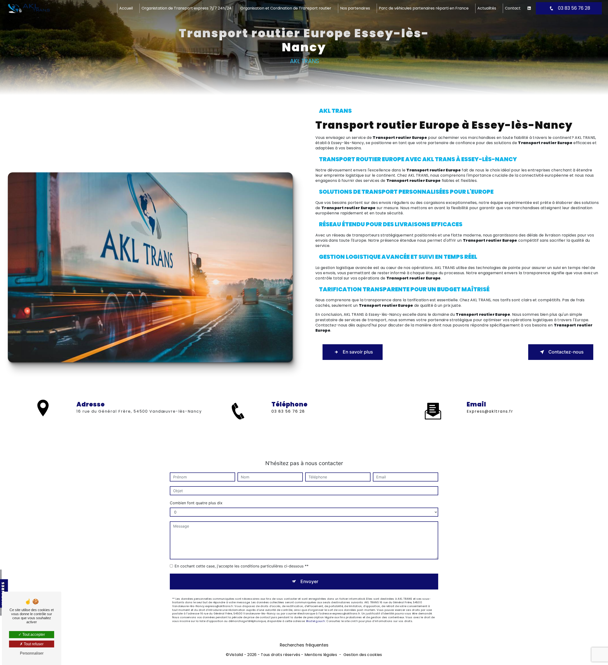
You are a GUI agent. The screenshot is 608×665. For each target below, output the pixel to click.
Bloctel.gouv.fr (315, 621)
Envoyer (309, 581)
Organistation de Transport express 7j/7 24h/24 (187, 8)
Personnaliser (31, 653)
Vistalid (236, 654)
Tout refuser (33, 644)
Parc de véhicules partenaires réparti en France (424, 8)
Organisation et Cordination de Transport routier (285, 8)
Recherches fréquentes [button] (304, 645)
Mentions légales (320, 654)
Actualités (486, 8)
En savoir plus (358, 352)
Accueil (126, 8)
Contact (513, 8)
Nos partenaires (355, 8)
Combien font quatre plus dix (196, 502)
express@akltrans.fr (490, 411)
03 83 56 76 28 (574, 8)
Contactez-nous (566, 352)
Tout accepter (33, 634)
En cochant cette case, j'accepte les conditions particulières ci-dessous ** (242, 566)
